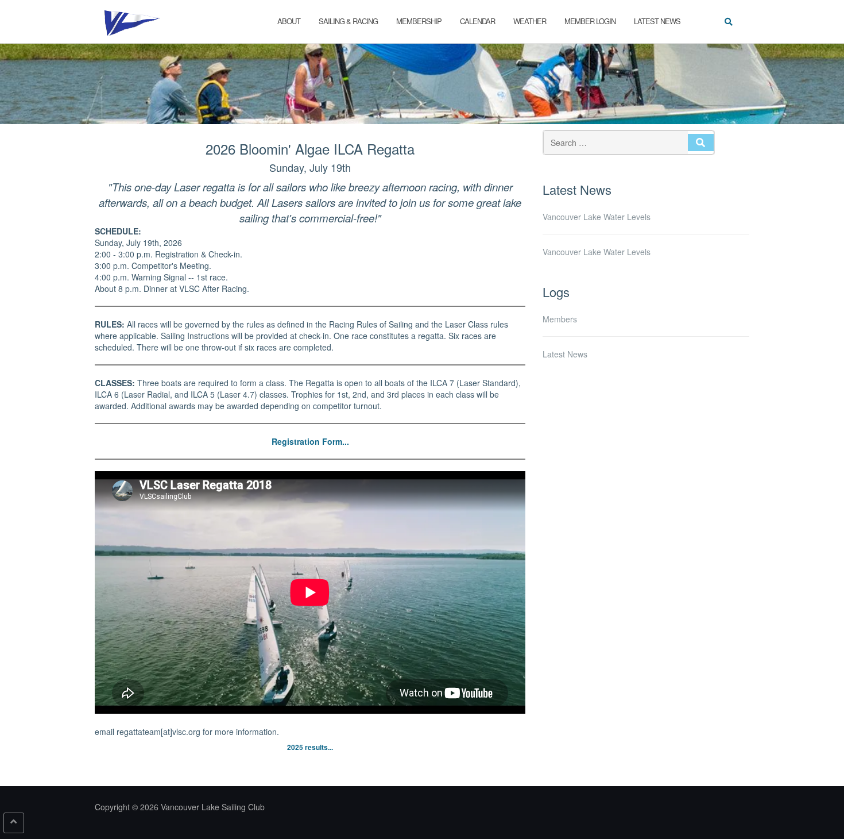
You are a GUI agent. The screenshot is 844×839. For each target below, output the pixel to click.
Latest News (657, 21)
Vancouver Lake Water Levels (597, 216)
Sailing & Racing (348, 21)
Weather (529, 21)
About (288, 21)
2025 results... (310, 747)
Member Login (589, 21)
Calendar (477, 21)
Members (560, 319)
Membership (419, 21)
